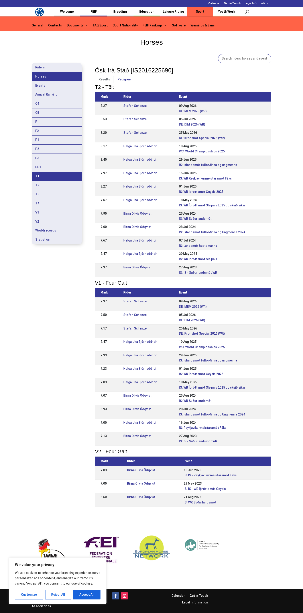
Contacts (55, 25)
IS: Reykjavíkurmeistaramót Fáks (202, 427)
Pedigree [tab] (124, 79)
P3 (37, 158)
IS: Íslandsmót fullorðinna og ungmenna (208, 165)
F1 (37, 122)
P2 (37, 149)
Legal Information (256, 3)
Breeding (120, 11)
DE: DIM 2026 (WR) (192, 124)
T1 (37, 176)
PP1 (38, 167)
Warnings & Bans (203, 25)
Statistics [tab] (42, 239)
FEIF (94, 11)
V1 (37, 212)
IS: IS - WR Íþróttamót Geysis (205, 489)
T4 (37, 203)
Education (146, 11)
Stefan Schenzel (135, 106)
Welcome (67, 11)
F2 (37, 131)
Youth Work (226, 11)
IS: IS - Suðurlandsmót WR (198, 272)
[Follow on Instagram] (124, 595)
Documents (75, 25)
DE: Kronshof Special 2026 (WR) (202, 138)
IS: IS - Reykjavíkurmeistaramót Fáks (210, 475)
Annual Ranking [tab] (46, 94)
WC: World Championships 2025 (202, 151)
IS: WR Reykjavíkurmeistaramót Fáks (205, 178)
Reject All (58, 594)
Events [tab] (40, 85)
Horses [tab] (40, 76)
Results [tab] (104, 79)
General (37, 25)
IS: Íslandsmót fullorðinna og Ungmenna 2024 (212, 232)
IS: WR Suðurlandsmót (195, 218)
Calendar (214, 3)
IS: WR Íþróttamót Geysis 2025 (201, 192)
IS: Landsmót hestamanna (198, 246)
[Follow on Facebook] (115, 595)
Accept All (86, 594)
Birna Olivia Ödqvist (137, 213)
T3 (37, 194)
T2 (37, 185)
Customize (29, 594)
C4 (37, 103)
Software (179, 25)
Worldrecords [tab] (45, 230)
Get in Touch (232, 3)
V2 (37, 221)
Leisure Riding (173, 11)
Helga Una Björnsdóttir (140, 146)
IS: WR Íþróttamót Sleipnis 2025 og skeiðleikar (212, 205)
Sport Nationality (125, 25)
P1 (37, 140)
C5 (37, 112)
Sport (200, 11)
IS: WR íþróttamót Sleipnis (198, 259)
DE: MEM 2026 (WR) (193, 111)
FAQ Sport (100, 25)
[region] (57, 580)
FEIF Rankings (153, 25)
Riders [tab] (40, 67)
